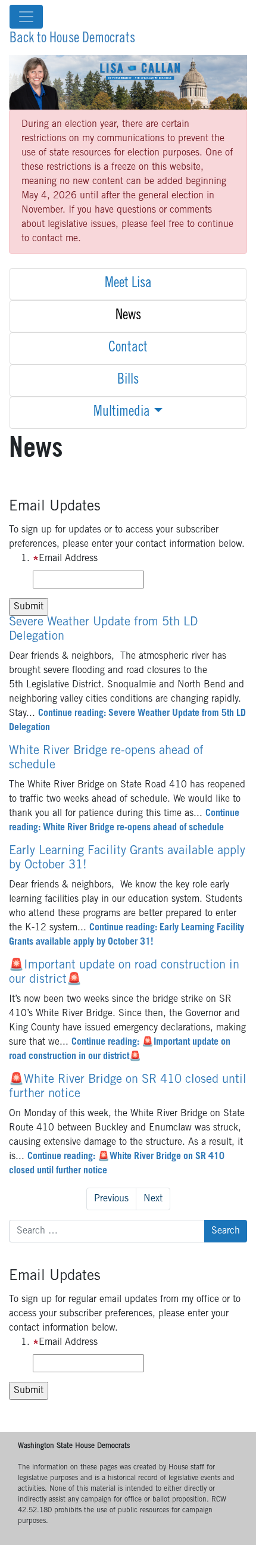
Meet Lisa (128, 284)
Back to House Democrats (72, 39)
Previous (111, 1199)
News (128, 316)
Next (153, 1199)
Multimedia (121, 413)
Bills (128, 380)
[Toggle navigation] (26, 17)
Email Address (68, 558)
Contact (128, 348)
